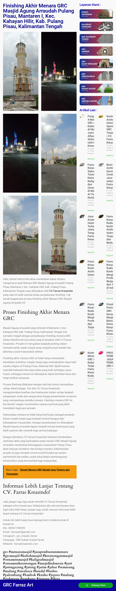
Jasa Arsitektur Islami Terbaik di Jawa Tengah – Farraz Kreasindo (94, 228)
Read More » (93, 159)
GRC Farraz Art (18, 585)
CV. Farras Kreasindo (61, 290)
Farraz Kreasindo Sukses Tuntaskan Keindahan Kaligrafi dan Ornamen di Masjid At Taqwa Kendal (94, 181)
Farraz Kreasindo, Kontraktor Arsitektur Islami (94, 268)
